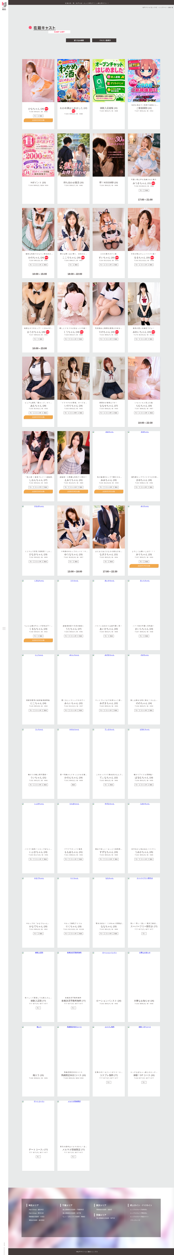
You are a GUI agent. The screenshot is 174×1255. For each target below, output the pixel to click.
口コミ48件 (73, 413)
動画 (41, 116)
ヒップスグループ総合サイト (139, 1216)
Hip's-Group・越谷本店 (36, 1209)
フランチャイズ (134, 1220)
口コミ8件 (109, 413)
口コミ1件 (38, 265)
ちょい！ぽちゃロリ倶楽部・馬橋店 (73, 1216)
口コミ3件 (38, 561)
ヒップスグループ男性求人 (138, 1213)
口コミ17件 (38, 487)
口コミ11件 (73, 487)
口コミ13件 (144, 413)
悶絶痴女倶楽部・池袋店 (103, 1209)
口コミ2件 (109, 265)
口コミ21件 (108, 859)
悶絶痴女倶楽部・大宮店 (36, 1216)
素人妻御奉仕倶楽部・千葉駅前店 (72, 1209)
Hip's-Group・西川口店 (36, 1213)
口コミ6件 (38, 413)
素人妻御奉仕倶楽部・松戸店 (71, 1213)
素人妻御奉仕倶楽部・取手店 (105, 1218)
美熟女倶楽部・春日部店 (36, 1220)
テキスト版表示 (105, 40)
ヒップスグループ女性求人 (138, 1209)
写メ (35, 116)
